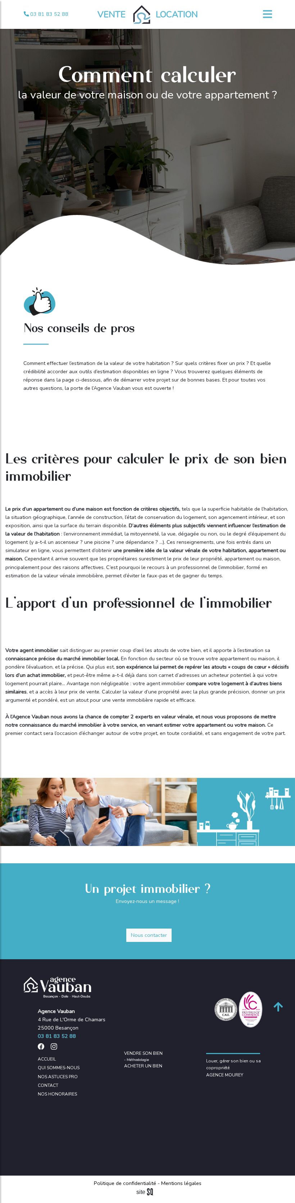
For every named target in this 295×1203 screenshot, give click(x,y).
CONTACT (48, 1085)
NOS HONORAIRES (57, 1094)
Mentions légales (180, 1183)
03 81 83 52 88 (48, 14)
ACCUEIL (47, 1059)
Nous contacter (149, 935)
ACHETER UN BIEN (143, 1066)
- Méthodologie (136, 1059)
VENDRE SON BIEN (143, 1053)
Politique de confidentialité (126, 1183)
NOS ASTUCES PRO (58, 1077)
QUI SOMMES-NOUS (59, 1068)
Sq (147, 1192)
